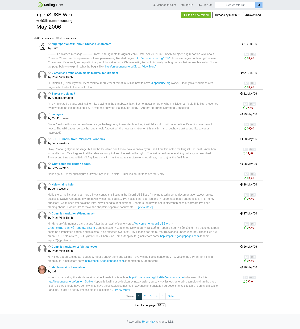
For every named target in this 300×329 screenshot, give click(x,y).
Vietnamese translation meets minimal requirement (84, 72)
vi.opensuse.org (160, 83)
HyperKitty (148, 321)
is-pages (57, 114)
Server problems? (63, 93)
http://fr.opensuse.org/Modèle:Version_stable (156, 277)
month (226, 15)
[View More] (148, 66)
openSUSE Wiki (54, 14)
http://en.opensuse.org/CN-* (153, 58)
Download (254, 15)
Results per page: (145, 305)
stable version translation (68, 267)
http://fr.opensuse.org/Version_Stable (70, 281)
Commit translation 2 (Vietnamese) (74, 246)
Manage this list (166, 4)
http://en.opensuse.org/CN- (121, 66)
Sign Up (207, 4)
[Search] (258, 5)
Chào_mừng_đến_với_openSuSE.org (71, 227)
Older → (173, 296)
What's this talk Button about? (71, 163)
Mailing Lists (53, 5)
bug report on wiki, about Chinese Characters (81, 44)
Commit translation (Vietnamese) (72, 213)
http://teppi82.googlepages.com (179, 236)
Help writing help (62, 184)
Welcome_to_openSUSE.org (152, 223)
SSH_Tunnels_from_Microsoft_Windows (78, 139)
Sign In (188, 4)
